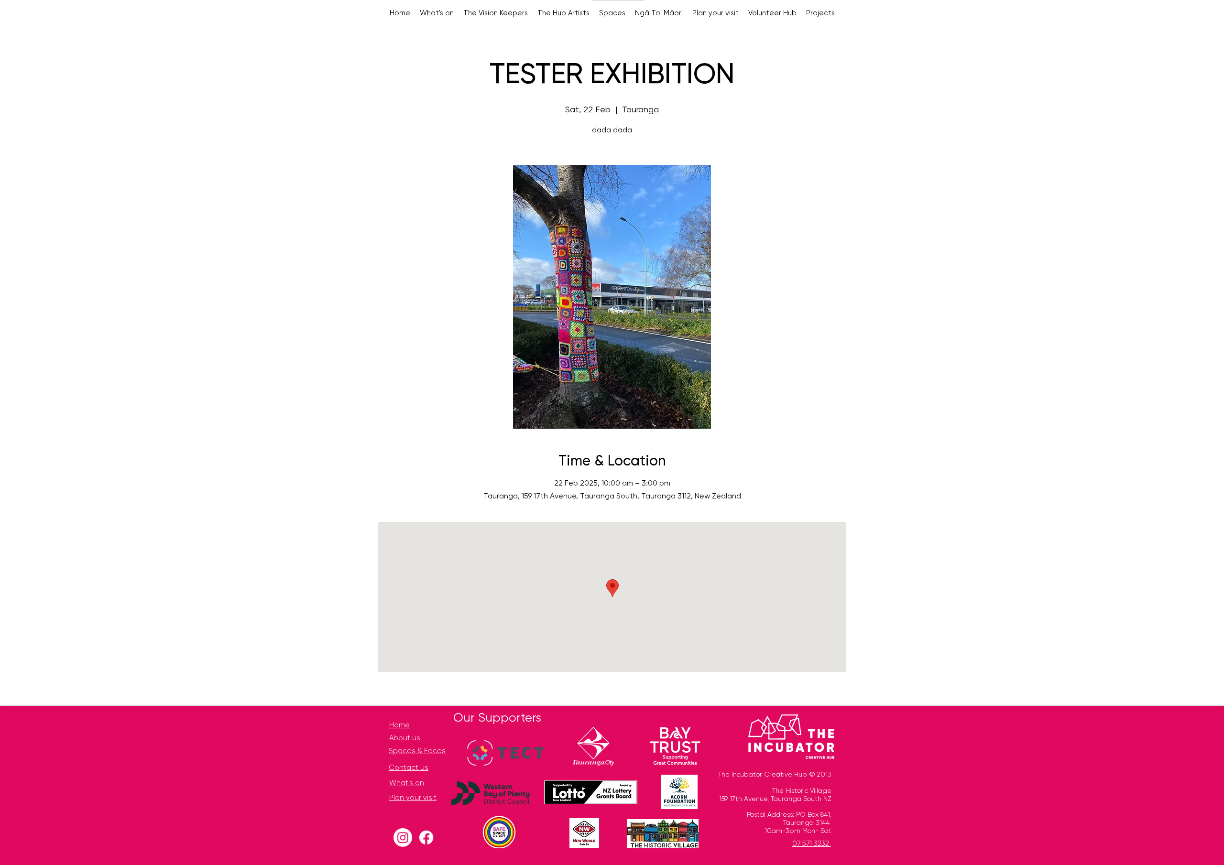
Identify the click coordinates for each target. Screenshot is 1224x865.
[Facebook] (426, 837)
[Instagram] (402, 837)
